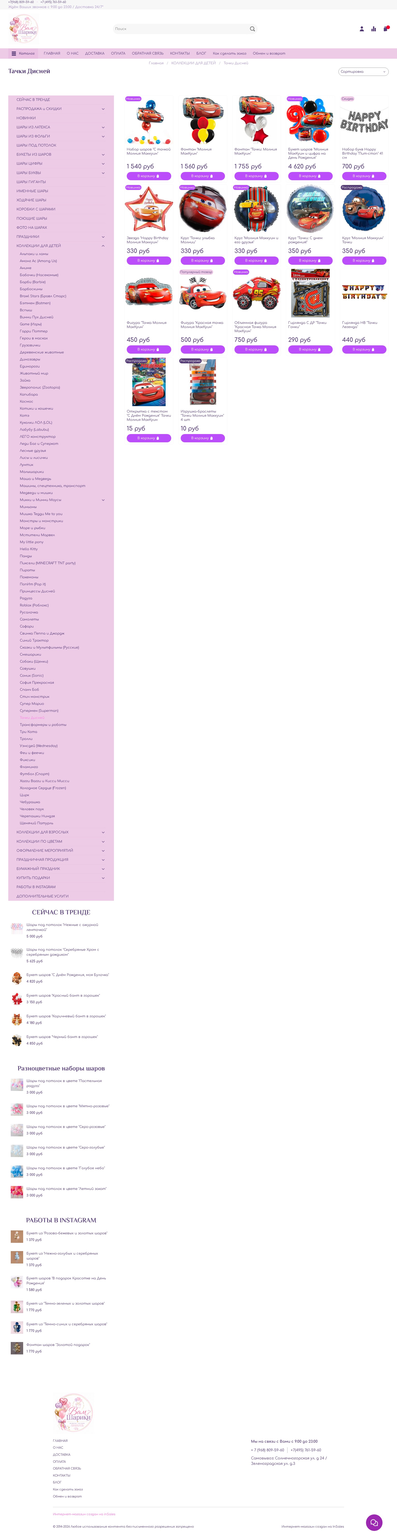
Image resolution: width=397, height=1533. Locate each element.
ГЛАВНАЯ (52, 53)
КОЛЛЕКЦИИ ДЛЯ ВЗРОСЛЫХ (42, 832)
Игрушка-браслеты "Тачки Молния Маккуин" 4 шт (202, 416)
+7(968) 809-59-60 (21, 2)
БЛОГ (201, 53)
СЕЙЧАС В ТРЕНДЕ (33, 100)
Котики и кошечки (36, 408)
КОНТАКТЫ (180, 53)
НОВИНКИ (26, 118)
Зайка (25, 380)
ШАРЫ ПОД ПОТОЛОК (36, 145)
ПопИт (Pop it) (33, 584)
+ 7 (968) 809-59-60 (267, 1450)
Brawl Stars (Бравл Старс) (43, 296)
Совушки (28, 668)
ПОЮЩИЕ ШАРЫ (32, 219)
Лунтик (26, 465)
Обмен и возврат (269, 53)
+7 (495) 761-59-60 (53, 2)
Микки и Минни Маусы (40, 500)
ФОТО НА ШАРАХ (32, 228)
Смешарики (30, 654)
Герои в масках (34, 338)
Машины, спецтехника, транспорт (52, 486)
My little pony (31, 542)
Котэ (24, 416)
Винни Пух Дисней (36, 317)
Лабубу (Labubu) (34, 430)
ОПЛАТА (118, 53)
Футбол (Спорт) (34, 774)
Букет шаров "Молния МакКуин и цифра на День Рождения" (308, 154)
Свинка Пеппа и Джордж (42, 633)
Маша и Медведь (35, 479)
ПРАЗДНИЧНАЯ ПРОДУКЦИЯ (42, 860)
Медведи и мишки (36, 493)
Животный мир (34, 373)
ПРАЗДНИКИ (28, 237)
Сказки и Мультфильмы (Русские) (49, 647)
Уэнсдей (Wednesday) (38, 746)
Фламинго (29, 767)
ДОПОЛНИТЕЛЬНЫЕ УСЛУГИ (43, 896)
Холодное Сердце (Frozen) (43, 788)
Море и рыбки (32, 528)
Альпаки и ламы (34, 254)
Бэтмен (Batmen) (35, 303)
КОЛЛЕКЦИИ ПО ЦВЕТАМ (39, 841)
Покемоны (29, 577)
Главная (156, 63)
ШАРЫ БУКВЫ (29, 173)
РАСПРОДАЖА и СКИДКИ (39, 109)
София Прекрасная (37, 683)
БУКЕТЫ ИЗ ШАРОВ (34, 154)
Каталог (27, 53)
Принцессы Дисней (37, 591)
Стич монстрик (34, 697)
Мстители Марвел (37, 535)
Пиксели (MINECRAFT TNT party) (47, 563)
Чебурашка (30, 802)
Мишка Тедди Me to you (41, 514)
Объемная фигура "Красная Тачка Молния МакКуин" (255, 327)
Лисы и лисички (34, 458)
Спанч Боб (29, 690)
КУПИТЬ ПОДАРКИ (33, 878)
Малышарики (32, 472)
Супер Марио (32, 704)
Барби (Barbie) (32, 282)
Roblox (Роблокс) (34, 605)
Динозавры (30, 359)
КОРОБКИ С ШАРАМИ (36, 209)
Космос (26, 401)
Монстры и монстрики (41, 521)
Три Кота (28, 732)
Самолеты (29, 619)
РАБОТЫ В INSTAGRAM (36, 887)
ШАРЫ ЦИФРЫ (29, 164)
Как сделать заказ (229, 53)
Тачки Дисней (32, 718)
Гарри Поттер (34, 331)
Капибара (29, 394)
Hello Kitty (29, 549)
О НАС (73, 53)
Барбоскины (31, 289)
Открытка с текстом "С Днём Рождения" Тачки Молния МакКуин (149, 416)
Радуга (26, 598)
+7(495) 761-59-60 (306, 1450)
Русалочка (29, 612)
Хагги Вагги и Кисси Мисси (44, 781)
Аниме (25, 268)
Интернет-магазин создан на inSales (84, 1514)
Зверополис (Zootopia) (40, 387)
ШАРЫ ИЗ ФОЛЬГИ (33, 136)
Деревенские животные (42, 352)
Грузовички (30, 345)
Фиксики (27, 760)
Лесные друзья (33, 451)
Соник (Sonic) (31, 676)
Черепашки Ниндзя (37, 816)
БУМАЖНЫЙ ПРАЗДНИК (38, 869)
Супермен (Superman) (39, 711)
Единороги (30, 366)
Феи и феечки (32, 753)
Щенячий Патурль (36, 823)
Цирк (24, 795)
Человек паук (32, 809)
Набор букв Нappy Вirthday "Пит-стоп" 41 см (362, 154)
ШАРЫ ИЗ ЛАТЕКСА (33, 127)
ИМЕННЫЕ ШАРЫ (32, 191)
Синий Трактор (34, 640)
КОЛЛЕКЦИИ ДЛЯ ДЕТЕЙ (193, 63)
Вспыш (26, 310)
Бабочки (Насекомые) (39, 275)
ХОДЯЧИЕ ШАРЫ (31, 200)
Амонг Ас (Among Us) (38, 261)
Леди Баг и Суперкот (39, 444)
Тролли (26, 739)
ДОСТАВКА (94, 53)
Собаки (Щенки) (34, 661)
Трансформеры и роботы (43, 725)
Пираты (27, 570)
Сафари (27, 626)
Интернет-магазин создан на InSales (313, 1526)
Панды (26, 556)
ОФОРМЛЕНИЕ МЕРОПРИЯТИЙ (45, 851)
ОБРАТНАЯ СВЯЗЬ (148, 53)
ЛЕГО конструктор (38, 437)
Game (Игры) (31, 324)
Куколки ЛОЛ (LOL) (36, 423)
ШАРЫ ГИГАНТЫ (31, 182)
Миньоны (28, 507)
